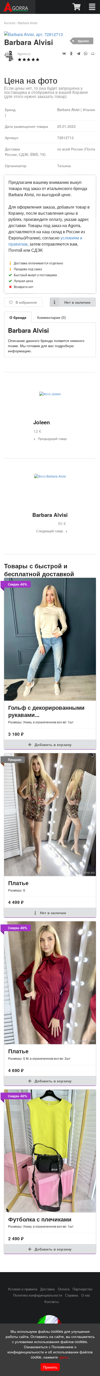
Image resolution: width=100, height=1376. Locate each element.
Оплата (63, 1289)
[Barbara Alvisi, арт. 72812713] (33, 34)
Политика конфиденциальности (37, 1295)
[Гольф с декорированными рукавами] (50, 639)
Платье (18, 882)
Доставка (47, 1289)
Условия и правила (22, 1289)
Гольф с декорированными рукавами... (46, 711)
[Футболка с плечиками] (50, 1151)
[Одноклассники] (71, 53)
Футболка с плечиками (40, 1219)
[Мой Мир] (93, 53)
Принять (50, 1367)
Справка (71, 1295)
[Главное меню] (92, 7)
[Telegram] (78, 53)
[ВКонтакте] (64, 53)
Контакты (51, 1301)
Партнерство (82, 1289)
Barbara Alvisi (27, 23)
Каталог (10, 23)
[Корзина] (77, 7)
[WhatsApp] (86, 53)
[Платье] (50, 814)
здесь (63, 1357)
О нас (85, 1295)
